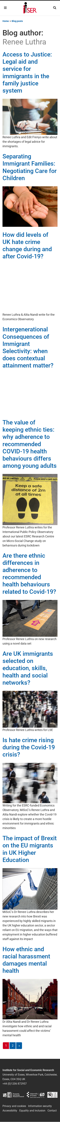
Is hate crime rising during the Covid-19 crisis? (28, 747)
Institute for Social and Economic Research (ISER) (30, 8)
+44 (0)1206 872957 (14, 1083)
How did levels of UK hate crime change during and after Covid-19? (27, 245)
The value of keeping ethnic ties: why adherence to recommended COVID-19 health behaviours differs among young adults (29, 444)
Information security (40, 1106)
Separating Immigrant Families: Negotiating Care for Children (29, 167)
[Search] (55, 8)
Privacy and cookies (14, 1106)
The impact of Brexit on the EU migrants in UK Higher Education (29, 849)
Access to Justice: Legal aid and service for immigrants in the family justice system (27, 72)
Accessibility (9, 1110)
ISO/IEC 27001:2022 (52, 1094)
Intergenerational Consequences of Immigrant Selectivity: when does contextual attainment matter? (28, 347)
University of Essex (35, 1094)
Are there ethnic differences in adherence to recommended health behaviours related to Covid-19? (29, 573)
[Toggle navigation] (5, 8)
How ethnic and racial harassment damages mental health (26, 960)
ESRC (13, 1094)
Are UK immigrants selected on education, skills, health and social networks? (27, 668)
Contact (52, 1110)
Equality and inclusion (32, 1110)
